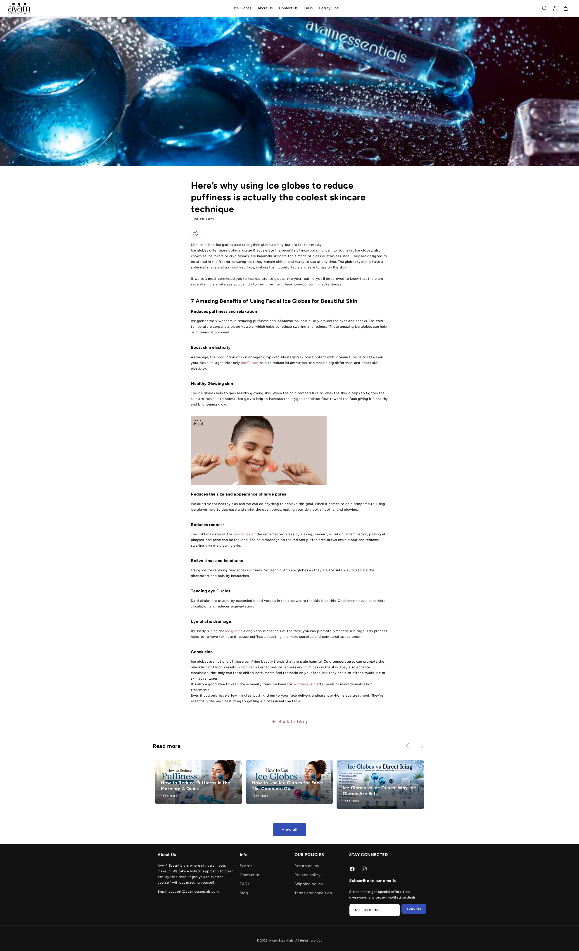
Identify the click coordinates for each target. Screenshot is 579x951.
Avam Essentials (281, 940)
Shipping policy (308, 884)
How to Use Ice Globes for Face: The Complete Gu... (287, 785)
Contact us (250, 875)
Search (246, 865)
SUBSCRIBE (414, 908)
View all (290, 829)
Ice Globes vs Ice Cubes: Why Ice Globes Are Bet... (379, 791)
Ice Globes (250, 363)
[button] (545, 8)
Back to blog (293, 721)
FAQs (245, 884)
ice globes (242, 534)
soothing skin (304, 684)
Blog (244, 893)
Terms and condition (313, 893)
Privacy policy (307, 875)
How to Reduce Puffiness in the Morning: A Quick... (195, 785)
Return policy (306, 865)
